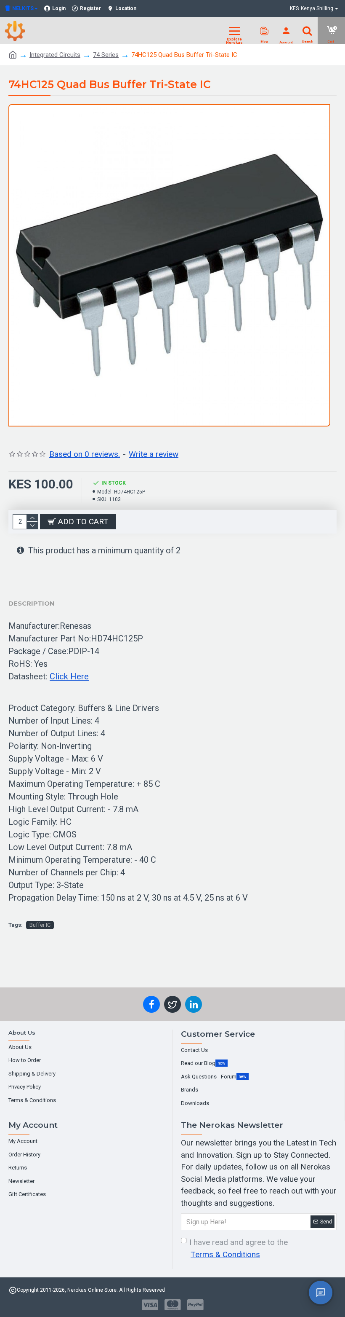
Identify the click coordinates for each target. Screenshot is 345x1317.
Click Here (69, 676)
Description (31, 603)
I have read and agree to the (238, 1248)
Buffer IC (39, 925)
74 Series (106, 55)
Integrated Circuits (54, 55)
